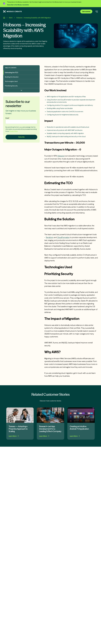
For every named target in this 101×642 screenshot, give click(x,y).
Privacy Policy (13, 131)
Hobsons (60, 156)
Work (11, 18)
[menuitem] (21, 72)
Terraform (49, 237)
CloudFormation (63, 237)
